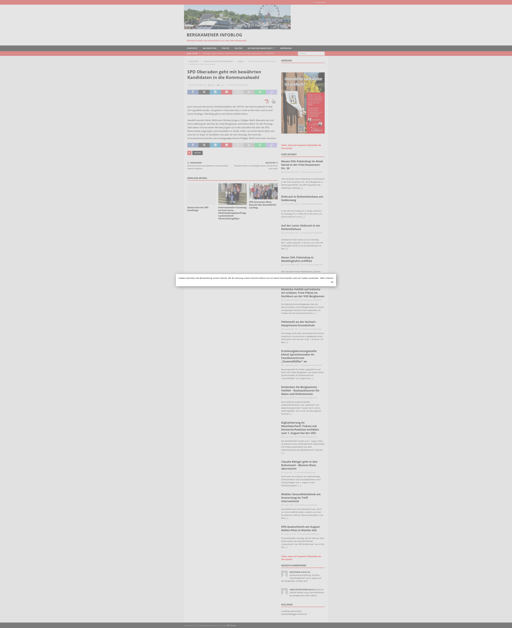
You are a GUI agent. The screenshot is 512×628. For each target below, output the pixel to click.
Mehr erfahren (326, 278)
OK (332, 282)
